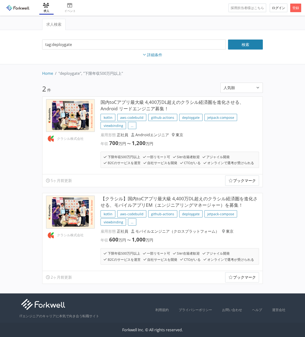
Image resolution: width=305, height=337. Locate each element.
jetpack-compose (220, 117)
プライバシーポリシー (195, 309)
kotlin (108, 117)
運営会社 (278, 309)
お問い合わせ (232, 309)
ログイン (278, 7)
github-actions (162, 117)
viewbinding (113, 125)
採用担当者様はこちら (247, 7)
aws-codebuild (131, 117)
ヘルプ (257, 309)
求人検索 (53, 24)
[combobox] (134, 45)
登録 (295, 7)
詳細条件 (154, 54)
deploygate (191, 117)
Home (47, 73)
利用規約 (162, 309)
